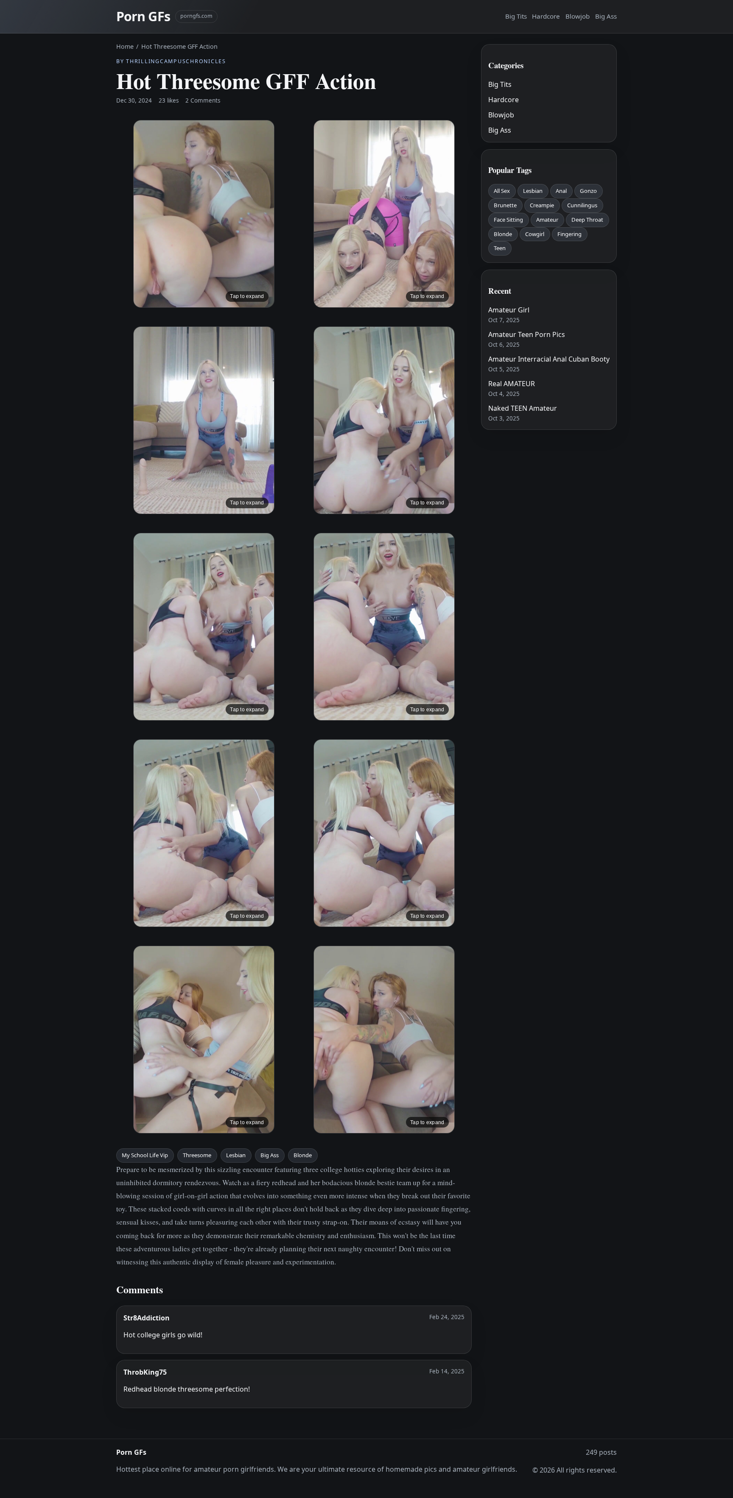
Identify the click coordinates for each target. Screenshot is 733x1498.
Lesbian (236, 1155)
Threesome (197, 1155)
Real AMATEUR (511, 383)
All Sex (502, 191)
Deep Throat (587, 219)
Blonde (303, 1155)
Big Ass (606, 16)
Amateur (547, 219)
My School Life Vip (145, 1155)
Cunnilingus (582, 205)
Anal (561, 191)
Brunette (505, 205)
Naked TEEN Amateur (522, 408)
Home (125, 46)
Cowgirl (534, 234)
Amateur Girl (508, 310)
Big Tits (516, 16)
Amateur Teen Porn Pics (526, 334)
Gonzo (588, 191)
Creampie (542, 205)
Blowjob (577, 16)
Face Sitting (508, 219)
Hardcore (546, 16)
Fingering (569, 234)
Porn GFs (143, 16)
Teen (500, 248)
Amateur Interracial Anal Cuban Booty (549, 359)
